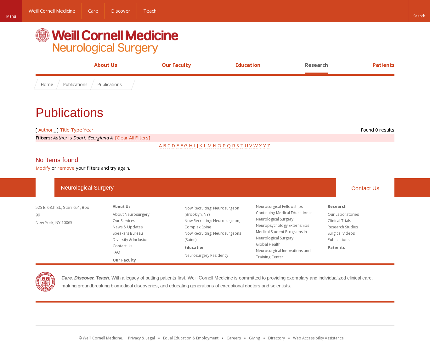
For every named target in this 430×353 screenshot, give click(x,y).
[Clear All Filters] (132, 137)
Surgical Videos (341, 233)
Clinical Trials (339, 220)
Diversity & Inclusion (131, 239)
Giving (254, 338)
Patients (383, 65)
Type (76, 129)
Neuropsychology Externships (282, 225)
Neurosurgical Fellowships (279, 206)
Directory (276, 338)
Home (42, 65)
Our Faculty (176, 65)
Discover (120, 11)
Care (93, 11)
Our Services (124, 220)
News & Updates (128, 227)
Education (247, 65)
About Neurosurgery (131, 214)
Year (88, 129)
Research (316, 65)
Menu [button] (11, 16)
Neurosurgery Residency (206, 255)
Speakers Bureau (128, 233)
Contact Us (365, 188)
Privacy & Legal (141, 338)
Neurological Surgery (87, 188)
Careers (234, 338)
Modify (43, 168)
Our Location (45, 187)
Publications (338, 239)
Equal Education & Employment (190, 338)
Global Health (268, 244)
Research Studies (343, 227)
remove (66, 168)
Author (45, 129)
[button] (419, 11)
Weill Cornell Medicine (52, 11)
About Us (105, 65)
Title (65, 129)
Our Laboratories (343, 214)
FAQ (116, 252)
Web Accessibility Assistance (318, 338)
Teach (149, 11)
